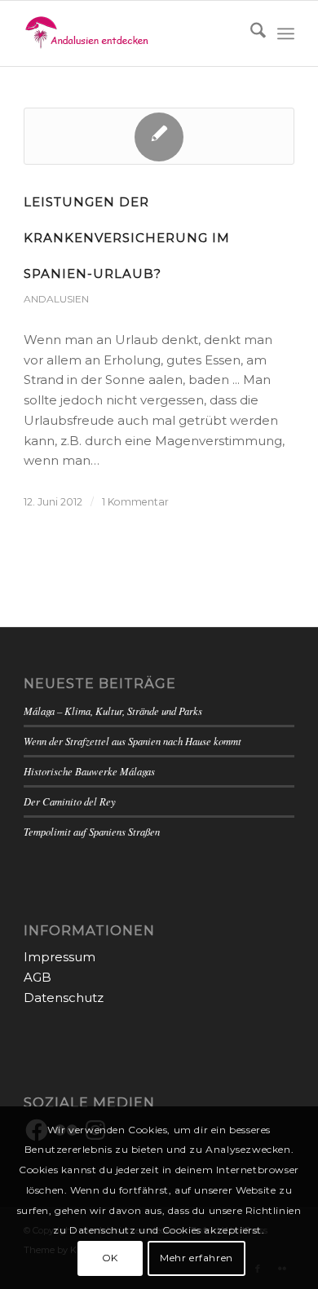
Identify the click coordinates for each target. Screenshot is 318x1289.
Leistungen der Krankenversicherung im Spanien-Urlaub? (127, 237)
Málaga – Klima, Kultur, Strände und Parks (113, 710)
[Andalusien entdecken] (132, 33)
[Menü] (285, 33)
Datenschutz (64, 997)
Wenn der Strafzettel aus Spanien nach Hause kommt (132, 741)
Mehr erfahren (196, 1257)
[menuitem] (250, 33)
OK (110, 1257)
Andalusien (56, 299)
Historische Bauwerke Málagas (89, 771)
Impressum (59, 957)
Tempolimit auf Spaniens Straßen (92, 831)
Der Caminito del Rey (70, 801)
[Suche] (250, 33)
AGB (37, 977)
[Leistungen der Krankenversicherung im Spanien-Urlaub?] (159, 136)
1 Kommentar (135, 502)
